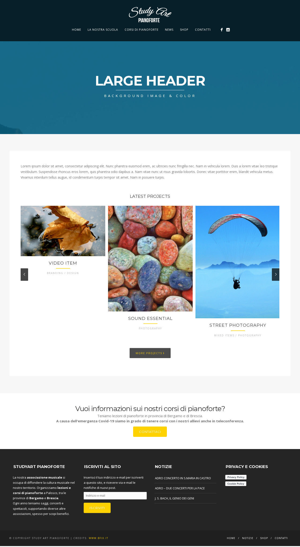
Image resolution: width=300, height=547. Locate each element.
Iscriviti (97, 508)
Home (76, 30)
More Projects (150, 353)
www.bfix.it (98, 538)
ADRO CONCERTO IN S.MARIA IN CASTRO (183, 478)
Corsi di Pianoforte (141, 30)
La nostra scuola (103, 30)
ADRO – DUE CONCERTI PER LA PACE (180, 488)
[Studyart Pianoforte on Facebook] (222, 30)
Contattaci (150, 432)
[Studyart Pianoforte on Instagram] (228, 30)
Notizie (247, 538)
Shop (184, 30)
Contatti (203, 30)
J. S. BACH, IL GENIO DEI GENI (174, 498)
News (169, 30)
